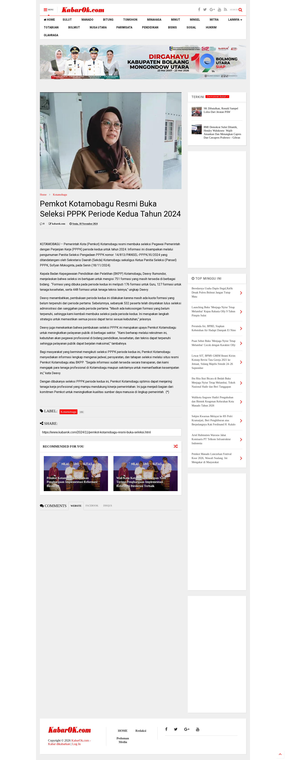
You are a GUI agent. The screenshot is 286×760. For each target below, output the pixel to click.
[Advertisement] (217, 209)
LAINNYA (233, 19)
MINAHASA (154, 19)
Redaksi (140, 730)
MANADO (87, 19)
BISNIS (172, 27)
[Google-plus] (212, 9)
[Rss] (225, 9)
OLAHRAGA (51, 35)
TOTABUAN (51, 27)
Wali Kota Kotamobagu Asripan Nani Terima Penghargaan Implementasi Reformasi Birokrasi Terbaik (141, 482)
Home (43, 194)
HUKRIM (211, 27)
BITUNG (108, 19)
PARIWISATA (124, 27)
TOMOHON (130, 19)
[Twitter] (205, 9)
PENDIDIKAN (150, 27)
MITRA (214, 19)
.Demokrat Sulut (216, 96)
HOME (50, 19)
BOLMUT (74, 27)
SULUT (67, 19)
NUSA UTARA (98, 27)
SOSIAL (191, 27)
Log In (76, 744)
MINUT (175, 19)
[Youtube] (219, 9)
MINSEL (195, 19)
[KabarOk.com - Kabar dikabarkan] (82, 11)
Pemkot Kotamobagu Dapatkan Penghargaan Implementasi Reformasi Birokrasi (72, 482)
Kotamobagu (60, 194)
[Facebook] (199, 9)
